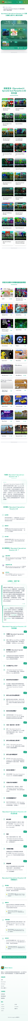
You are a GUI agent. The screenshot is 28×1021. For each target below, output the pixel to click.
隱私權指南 (3, 996)
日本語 (16, 1004)
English (2, 1004)
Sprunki (2, 986)
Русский (2, 1008)
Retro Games (8, 7)
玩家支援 (3, 994)
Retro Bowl (3, 981)
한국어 (2, 1010)
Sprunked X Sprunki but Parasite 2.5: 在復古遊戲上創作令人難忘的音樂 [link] (14, 9)
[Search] (17, 2)
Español (2, 1006)
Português (16, 1006)
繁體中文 (16, 1008)
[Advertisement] (14, 67)
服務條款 (3, 998)
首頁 (4, 7)
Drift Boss (3, 984)
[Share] (25, 48)
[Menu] (24, 2)
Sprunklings (6, 608)
